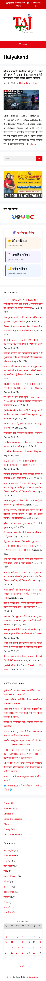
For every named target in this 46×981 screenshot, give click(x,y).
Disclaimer (8, 813)
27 (23, 953)
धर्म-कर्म (7, 881)
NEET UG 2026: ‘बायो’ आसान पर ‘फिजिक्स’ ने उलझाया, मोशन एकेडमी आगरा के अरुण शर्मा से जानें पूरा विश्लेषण (23, 767)
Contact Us (9, 803)
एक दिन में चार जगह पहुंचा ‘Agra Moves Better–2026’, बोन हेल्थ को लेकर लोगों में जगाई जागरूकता (23, 401)
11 (12, 942)
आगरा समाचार (9, 855)
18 (12, 947)
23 (39, 947)
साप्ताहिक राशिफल (11, 912)
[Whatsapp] (28, 217)
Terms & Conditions (13, 819)
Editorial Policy (11, 808)
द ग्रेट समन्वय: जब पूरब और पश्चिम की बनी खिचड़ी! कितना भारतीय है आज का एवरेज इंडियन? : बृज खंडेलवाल (23, 514)
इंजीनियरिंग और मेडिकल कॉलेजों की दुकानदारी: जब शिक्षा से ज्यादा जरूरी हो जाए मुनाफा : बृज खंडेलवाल (23, 414)
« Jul (22, 966)
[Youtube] (32, 217)
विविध (6, 902)
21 (28, 947)
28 (28, 953)
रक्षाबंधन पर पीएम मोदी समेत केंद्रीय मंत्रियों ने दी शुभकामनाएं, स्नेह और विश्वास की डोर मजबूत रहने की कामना (23, 357)
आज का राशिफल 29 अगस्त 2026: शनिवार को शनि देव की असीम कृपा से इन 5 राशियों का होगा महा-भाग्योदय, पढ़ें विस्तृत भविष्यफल (23, 304)
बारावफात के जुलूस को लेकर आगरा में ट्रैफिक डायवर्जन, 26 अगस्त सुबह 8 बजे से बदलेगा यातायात (23, 620)
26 (17, 953)
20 (23, 947)
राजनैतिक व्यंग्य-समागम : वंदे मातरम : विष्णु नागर (23, 451)
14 (28, 942)
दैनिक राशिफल (9, 876)
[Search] (39, 158)
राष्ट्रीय (7, 897)
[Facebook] (14, 217)
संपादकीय (7, 907)
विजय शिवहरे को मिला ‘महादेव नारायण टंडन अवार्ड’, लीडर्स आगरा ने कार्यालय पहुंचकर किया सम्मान (23, 593)
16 (39, 942)
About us (8, 824)
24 (6, 953)
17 (6, 947)
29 (34, 953)
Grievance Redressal (13, 834)
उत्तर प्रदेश (8, 866)
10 (6, 942)
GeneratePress (34, 977)
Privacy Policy (10, 829)
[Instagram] (23, 217)
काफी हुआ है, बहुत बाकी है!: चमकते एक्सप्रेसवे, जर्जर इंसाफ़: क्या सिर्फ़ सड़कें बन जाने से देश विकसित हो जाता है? (23, 712)
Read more (32, 144)
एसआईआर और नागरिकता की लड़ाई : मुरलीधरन (23, 433)
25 (12, 953)
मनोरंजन (7, 887)
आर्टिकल (7, 861)
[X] (18, 217)
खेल (5, 871)
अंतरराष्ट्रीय (8, 850)
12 (17, 942)
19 (17, 947)
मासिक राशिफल (10, 892)
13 (23, 942)
